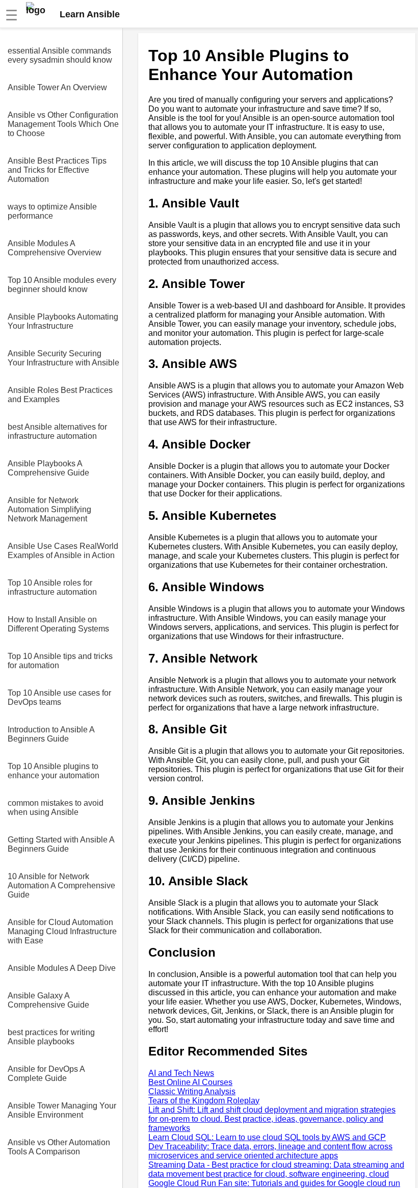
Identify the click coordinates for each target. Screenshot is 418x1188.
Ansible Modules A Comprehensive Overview (54, 248)
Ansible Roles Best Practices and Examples (60, 395)
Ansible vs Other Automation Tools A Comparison (59, 1147)
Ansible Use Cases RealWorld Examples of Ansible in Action (63, 551)
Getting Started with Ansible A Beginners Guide (61, 844)
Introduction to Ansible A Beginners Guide (51, 734)
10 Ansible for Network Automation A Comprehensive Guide (61, 885)
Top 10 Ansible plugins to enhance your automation (53, 771)
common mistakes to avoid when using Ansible (55, 807)
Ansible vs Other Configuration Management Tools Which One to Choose (63, 124)
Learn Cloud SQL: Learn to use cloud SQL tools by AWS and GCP (267, 1137)
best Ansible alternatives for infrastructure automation (57, 431)
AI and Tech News (181, 1073)
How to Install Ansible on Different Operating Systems (58, 624)
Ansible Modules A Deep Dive (62, 968)
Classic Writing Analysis (192, 1091)
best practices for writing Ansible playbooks (51, 1037)
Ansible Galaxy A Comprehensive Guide (48, 1000)
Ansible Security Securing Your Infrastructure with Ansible (63, 358)
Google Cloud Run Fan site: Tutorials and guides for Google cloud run (274, 1183)
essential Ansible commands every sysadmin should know (60, 55)
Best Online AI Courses (190, 1082)
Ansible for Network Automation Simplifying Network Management (49, 509)
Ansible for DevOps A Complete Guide (46, 1074)
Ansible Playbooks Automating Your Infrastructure (63, 321)
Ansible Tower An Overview (57, 87)
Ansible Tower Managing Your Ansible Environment (62, 1110)
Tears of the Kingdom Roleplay (203, 1100)
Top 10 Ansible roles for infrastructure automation (52, 587)
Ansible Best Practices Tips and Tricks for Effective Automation (57, 169)
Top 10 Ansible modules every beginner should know (62, 285)
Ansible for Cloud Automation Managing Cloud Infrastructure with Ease (62, 931)
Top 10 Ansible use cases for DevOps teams (59, 697)
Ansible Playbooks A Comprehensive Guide (48, 468)
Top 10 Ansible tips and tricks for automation (60, 661)
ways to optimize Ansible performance (52, 211)
